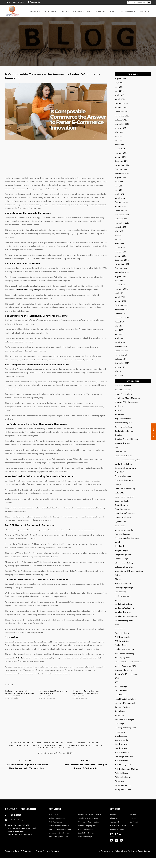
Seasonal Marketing (123, 670)
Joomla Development (86, 833)
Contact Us (35, 2)
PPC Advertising (122, 641)
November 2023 (122, 215)
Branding (118, 435)
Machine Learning (122, 596)
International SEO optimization (129, 571)
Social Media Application (88, 818)
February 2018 (121, 347)
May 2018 (119, 334)
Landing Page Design (124, 588)
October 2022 (121, 268)
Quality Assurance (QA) (125, 666)
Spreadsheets (120, 711)
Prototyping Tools (122, 658)
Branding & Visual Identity (126, 439)
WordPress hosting (123, 786)
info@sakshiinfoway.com (17, 820)
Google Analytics (122, 551)
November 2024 (122, 165)
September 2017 (122, 363)
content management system (128, 460)
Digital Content (121, 505)
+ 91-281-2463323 (16, 2)
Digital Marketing (122, 509)
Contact (144, 11)
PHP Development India (58, 837)
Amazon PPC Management (127, 402)
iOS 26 (118, 575)
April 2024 (119, 194)
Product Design (121, 645)
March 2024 (120, 198)
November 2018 (122, 310)
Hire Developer (82, 11)
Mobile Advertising (123, 612)
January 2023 (120, 256)
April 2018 (119, 339)
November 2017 (121, 355)
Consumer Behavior (123, 456)
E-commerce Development (59, 833)
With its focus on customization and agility (35, 658)
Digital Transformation (125, 514)
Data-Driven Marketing (125, 489)
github (117, 542)
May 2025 (119, 141)
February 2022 (121, 289)
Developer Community (124, 497)
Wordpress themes (123, 790)
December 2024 (121, 161)
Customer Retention (124, 481)
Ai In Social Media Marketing (127, 398)
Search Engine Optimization (59, 826)
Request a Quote (117, 829)
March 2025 (120, 149)
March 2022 (120, 285)
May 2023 (119, 240)
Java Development (123, 584)
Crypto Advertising (123, 476)
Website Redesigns (123, 777)
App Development (123, 419)
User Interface (121, 748)
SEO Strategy (121, 687)
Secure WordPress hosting (126, 674)
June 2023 (119, 235)
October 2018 (121, 314)
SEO (116, 682)
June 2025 (119, 137)
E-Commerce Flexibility (55, 745)
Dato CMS (119, 493)
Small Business (121, 691)
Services (35, 11)
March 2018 (120, 343)
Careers (100, 11)
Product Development (124, 650)
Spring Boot (120, 716)
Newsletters (120, 629)
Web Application (55, 822)
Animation (119, 415)
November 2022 (122, 264)
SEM (117, 678)
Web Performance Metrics (126, 769)
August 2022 (120, 277)
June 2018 (119, 330)
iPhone (118, 579)
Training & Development (125, 728)
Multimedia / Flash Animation (89, 815)
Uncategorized (121, 736)
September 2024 (122, 174)
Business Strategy (122, 443)
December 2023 (121, 211)
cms (116, 448)
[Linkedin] (121, 841)
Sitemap (55, 851)
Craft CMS (119, 472)
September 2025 (122, 124)
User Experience (122, 744)
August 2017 (120, 367)
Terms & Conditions (23, 851)
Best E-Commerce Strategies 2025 (60, 743)
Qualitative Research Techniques (129, 662)
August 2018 (120, 322)
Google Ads (120, 546)
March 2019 (120, 297)
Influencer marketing (124, 563)
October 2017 (120, 359)
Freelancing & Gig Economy (127, 538)
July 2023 (119, 231)
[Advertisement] (56, 158)
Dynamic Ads (120, 522)
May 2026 (119, 91)
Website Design (121, 773)
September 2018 (122, 318)
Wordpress (119, 781)
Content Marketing (123, 464)
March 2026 (120, 99)
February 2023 (121, 252)
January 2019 (120, 301)
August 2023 (120, 227)
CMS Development (85, 829)
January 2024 (120, 207)
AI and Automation (123, 394)
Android (118, 410)
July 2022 (119, 281)
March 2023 (120, 248)
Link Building (120, 592)
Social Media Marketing (125, 699)
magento (118, 600)
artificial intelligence (123, 423)
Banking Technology (123, 427)
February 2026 (121, 104)
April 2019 (119, 293)
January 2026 (121, 108)
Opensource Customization (88, 822)
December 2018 (121, 305)
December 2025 (121, 112)
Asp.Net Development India (60, 829)
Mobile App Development (126, 617)
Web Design (53, 815)
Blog (112, 11)
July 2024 (119, 182)
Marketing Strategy (123, 604)
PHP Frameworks (122, 637)
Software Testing (122, 707)
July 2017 (118, 371)
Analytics (119, 406)
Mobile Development (124, 621)
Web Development (123, 765)
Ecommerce (120, 526)
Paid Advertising (122, 633)
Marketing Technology (124, 608)
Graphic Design (121, 559)
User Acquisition (122, 740)
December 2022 (122, 260)
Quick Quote (153, 432)
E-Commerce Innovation (79, 745)
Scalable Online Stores (62, 748)
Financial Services (122, 534)
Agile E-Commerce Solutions (28, 743)
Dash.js (118, 485)
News (117, 625)
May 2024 (119, 190)
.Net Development (123, 386)
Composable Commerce (89, 743)
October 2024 (121, 170)
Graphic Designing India (87, 826)
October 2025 (121, 120)
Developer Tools (122, 501)
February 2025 (121, 153)
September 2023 (122, 223)
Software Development (125, 703)
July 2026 (119, 83)
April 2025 (119, 145)
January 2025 (120, 157)
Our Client (134, 822)
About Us (113, 818)
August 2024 (120, 178)
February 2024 (121, 202)
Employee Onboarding (124, 530)
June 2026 (119, 87)
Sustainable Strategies (125, 720)
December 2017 (121, 351)
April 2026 (119, 95)
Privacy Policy (42, 851)
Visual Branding (122, 753)
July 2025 (119, 132)
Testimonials (127, 11)
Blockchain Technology (124, 431)
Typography (120, 732)
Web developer (121, 761)
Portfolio (51, 11)
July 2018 (118, 326)
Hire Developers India (118, 826)
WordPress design (85, 837)
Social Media (120, 695)
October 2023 (121, 219)
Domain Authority (123, 518)
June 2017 (119, 376)
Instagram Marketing (124, 567)
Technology (119, 724)
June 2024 (119, 186)
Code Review (120, 452)
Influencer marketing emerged (28, 290)
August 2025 (120, 128)
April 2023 (119, 244)
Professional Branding (124, 654)
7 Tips (132, 826)
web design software (124, 757)
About (65, 11)
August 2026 (120, 79)
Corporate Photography (125, 468)
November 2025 (122, 116)
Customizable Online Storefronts (25, 745)
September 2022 (122, 273)
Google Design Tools (123, 555)
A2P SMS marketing (123, 390)
